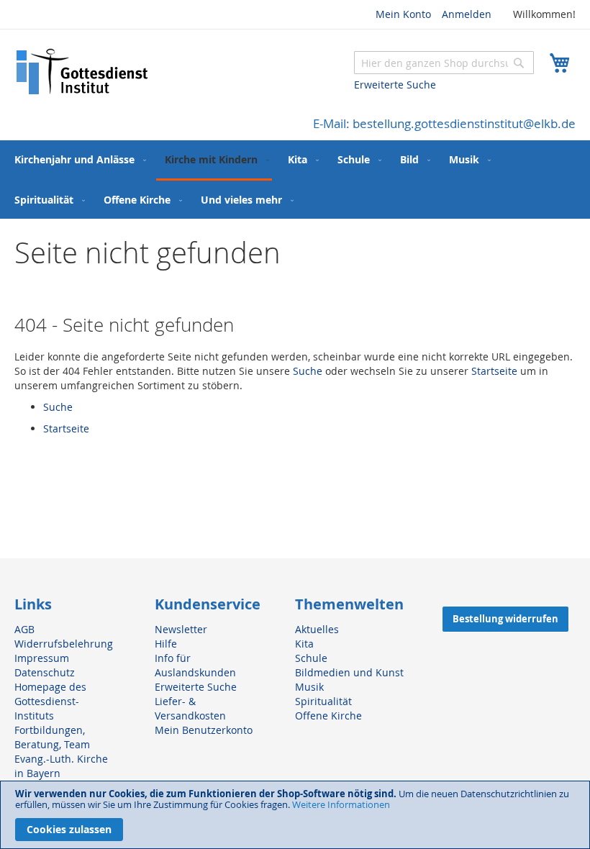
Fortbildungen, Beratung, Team (52, 737)
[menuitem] (77, 159)
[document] (295, 815)
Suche (307, 371)
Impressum (41, 658)
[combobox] (444, 62)
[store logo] (82, 71)
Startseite (494, 371)
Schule (311, 658)
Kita (304, 643)
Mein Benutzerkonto (204, 730)
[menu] (295, 179)
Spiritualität (323, 701)
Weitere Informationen (341, 804)
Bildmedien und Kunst (349, 672)
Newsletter (181, 629)
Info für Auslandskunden (195, 665)
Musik (309, 687)
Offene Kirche (328, 715)
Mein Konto (403, 14)
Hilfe (166, 643)
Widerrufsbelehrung (63, 643)
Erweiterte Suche (395, 84)
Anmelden (466, 14)
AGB (24, 629)
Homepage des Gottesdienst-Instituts (50, 701)
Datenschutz (44, 672)
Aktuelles (317, 629)
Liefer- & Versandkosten (190, 708)
